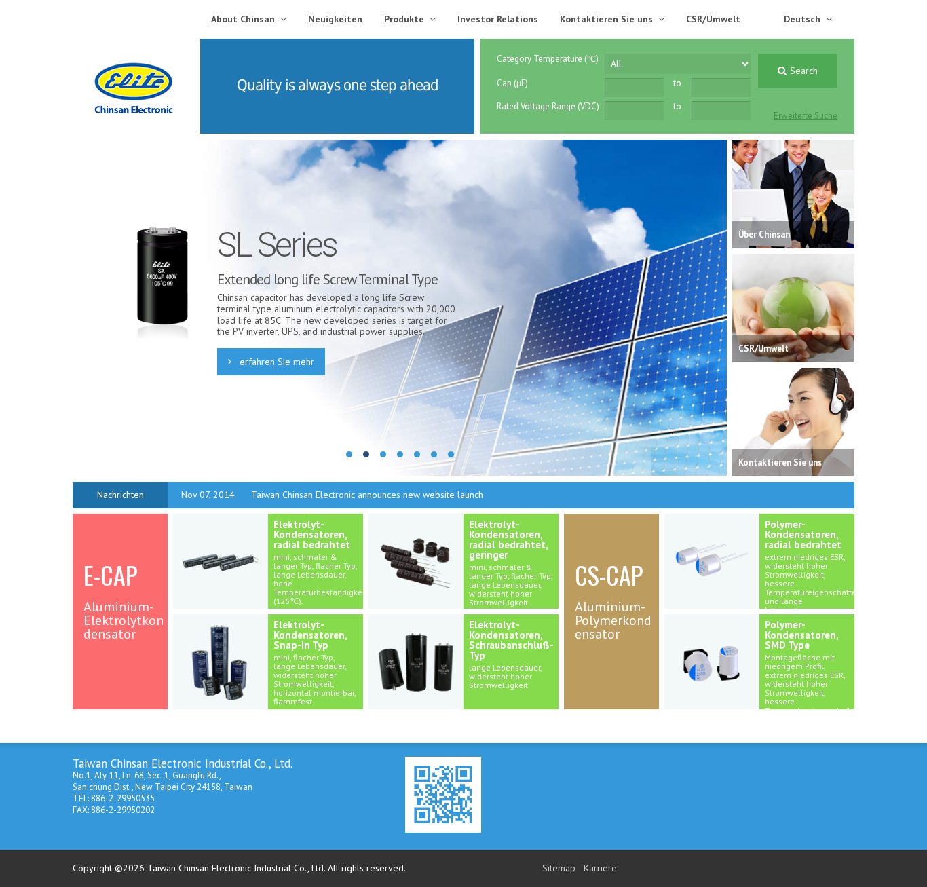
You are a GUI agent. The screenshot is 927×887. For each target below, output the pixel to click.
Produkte (404, 19)
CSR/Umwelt (713, 19)
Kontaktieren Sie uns (606, 19)
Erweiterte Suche (805, 115)
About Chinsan (243, 19)
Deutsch (802, 19)
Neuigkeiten (335, 19)
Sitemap (558, 868)
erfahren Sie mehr (275, 362)
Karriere (600, 868)
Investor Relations (497, 19)
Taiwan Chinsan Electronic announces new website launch (367, 495)
